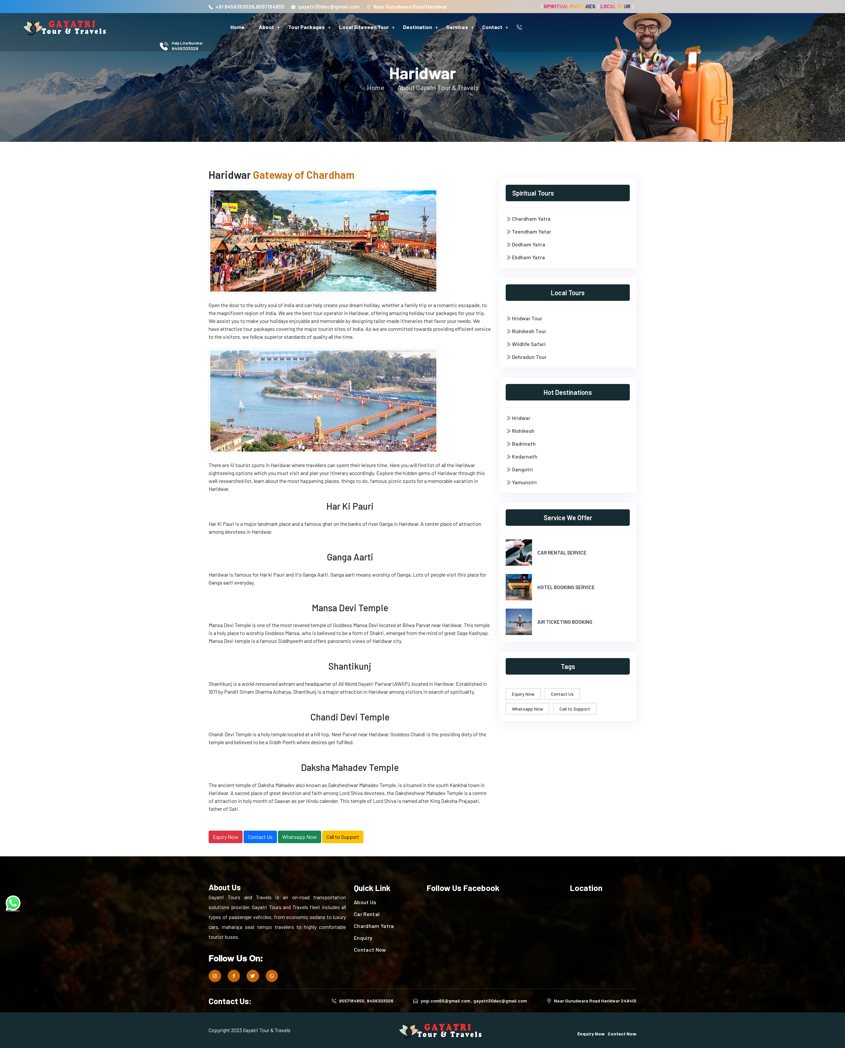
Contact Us (260, 837)
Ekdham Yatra (528, 257)
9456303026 (185, 48)
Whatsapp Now (299, 837)
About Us (365, 902)
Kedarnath (524, 456)
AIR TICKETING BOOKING (564, 622)
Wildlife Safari (528, 344)
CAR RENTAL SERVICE (562, 553)
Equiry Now (225, 837)
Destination (417, 27)
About (266, 27)
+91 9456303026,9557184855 (250, 6)
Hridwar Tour (526, 318)
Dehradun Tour (529, 357)
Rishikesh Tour (528, 331)
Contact (492, 27)
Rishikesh (522, 431)
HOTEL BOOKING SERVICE (566, 587)
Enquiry (363, 938)
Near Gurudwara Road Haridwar (410, 6)
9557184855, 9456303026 (366, 1000)
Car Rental (367, 914)
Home (237, 27)
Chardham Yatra (531, 218)
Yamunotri (524, 482)
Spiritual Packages (569, 6)
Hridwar (520, 418)
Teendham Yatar (531, 231)
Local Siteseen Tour (364, 27)
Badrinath (523, 443)
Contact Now (370, 949)
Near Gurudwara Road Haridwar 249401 (595, 1000)
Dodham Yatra (528, 244)
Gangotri (522, 469)
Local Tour (615, 6)
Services (457, 27)
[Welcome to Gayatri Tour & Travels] (65, 27)
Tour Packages (306, 27)
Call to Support (342, 837)
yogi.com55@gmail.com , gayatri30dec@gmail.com (474, 1000)
